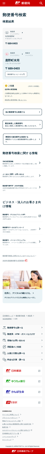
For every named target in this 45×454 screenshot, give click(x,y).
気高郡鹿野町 (7, 319)
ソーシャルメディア (9, 436)
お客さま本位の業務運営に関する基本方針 (16, 424)
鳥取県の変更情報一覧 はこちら (16, 100)
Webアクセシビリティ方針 (11, 421)
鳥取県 (30, 315)
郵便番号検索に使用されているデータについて (19, 255)
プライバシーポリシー (10, 418)
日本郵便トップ (8, 315)
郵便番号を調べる (15, 327)
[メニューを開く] (4, 3)
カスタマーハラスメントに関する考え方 (16, 430)
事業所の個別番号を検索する (20, 139)
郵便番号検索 (20, 315)
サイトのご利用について (10, 414)
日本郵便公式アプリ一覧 (10, 433)
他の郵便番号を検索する (15, 112)
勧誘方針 (5, 427)
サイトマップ (6, 440)
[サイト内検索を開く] (41, 3)
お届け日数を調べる (16, 353)
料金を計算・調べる (16, 359)
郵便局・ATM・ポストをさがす (21, 334)
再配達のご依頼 (14, 346)
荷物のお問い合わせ (16, 340)
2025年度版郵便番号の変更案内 (13, 260)
